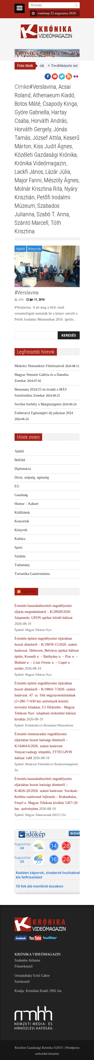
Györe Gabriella (32, 112)
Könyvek (34, 249)
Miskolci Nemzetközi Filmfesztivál (39, 366)
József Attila (47, 137)
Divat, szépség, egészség (32, 477)
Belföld (20, 460)
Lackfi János (29, 171)
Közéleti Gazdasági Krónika (46, 154)
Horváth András (49, 120)
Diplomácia (23, 469)
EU (17, 486)
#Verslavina (42, 86)
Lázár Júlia (57, 171)
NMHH (29, 592)
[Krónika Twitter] (50, 939)
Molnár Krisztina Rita (38, 188)
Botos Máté (27, 103)
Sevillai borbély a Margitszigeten (38, 404)
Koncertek (22, 521)
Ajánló (20, 249)
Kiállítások (22, 512)
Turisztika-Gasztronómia (32, 574)
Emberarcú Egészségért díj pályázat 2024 (44, 413)
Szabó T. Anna (53, 214)
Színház (20, 556)
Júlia (21, 299)
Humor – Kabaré (26, 504)
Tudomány (22, 565)
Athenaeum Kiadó (53, 95)
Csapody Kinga (60, 103)
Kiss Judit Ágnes (53, 146)
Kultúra (20, 539)
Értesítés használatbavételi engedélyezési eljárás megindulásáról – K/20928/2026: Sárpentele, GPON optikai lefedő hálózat (43, 612)
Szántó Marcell (31, 222)
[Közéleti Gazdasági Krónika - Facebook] (21, 939)
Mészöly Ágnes (61, 180)
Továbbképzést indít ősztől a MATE (67, 66)
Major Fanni (28, 180)
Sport (18, 547)
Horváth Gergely (33, 129)
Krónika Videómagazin (40, 163)
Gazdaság (21, 495)
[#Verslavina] (47, 266)
